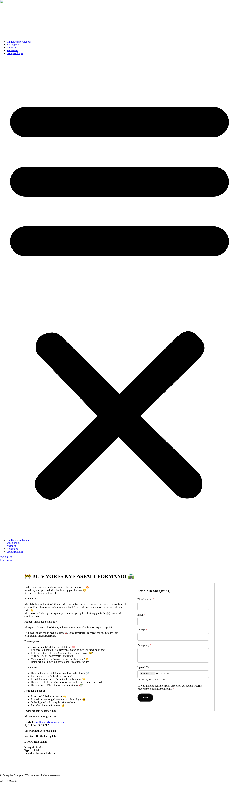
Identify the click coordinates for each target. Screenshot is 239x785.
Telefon (142, 630)
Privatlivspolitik (28, 780)
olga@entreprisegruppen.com (49, 722)
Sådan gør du (13, 44)
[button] (119, 296)
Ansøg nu (12, 47)
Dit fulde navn (145, 599)
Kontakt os (12, 50)
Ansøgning (144, 645)
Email (141, 614)
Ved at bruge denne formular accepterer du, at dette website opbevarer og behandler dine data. (169, 687)
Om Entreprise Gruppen (19, 41)
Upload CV (144, 667)
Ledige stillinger (15, 53)
